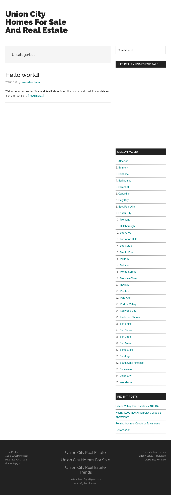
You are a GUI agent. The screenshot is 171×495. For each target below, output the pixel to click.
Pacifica (124, 291)
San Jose (125, 336)
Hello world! (22, 74)
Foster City (124, 213)
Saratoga (125, 356)
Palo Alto (125, 297)
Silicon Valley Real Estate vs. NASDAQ (138, 406)
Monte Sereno (128, 271)
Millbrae (124, 258)
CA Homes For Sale (155, 459)
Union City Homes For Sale (85, 459)
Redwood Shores (130, 317)
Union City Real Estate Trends (85, 470)
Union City (126, 375)
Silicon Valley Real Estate (152, 455)
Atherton (123, 161)
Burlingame (124, 180)
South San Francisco (132, 362)
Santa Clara (126, 349)
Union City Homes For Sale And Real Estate (36, 22)
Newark (124, 284)
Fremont (125, 219)
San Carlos (126, 330)
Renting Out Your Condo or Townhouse (138, 423)
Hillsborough (127, 226)
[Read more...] (36, 95)
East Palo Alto (126, 206)
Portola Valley (128, 304)
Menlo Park (126, 252)
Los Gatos (126, 245)
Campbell (123, 187)
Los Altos (125, 232)
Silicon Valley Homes (154, 452)
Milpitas (124, 265)
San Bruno (126, 323)
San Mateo (126, 343)
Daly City (123, 200)
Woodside (126, 382)
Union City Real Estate (85, 452)
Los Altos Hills (128, 239)
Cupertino (124, 193)
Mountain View (128, 278)
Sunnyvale (126, 369)
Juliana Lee (76, 479)
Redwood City (128, 310)
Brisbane (123, 174)
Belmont (123, 167)
